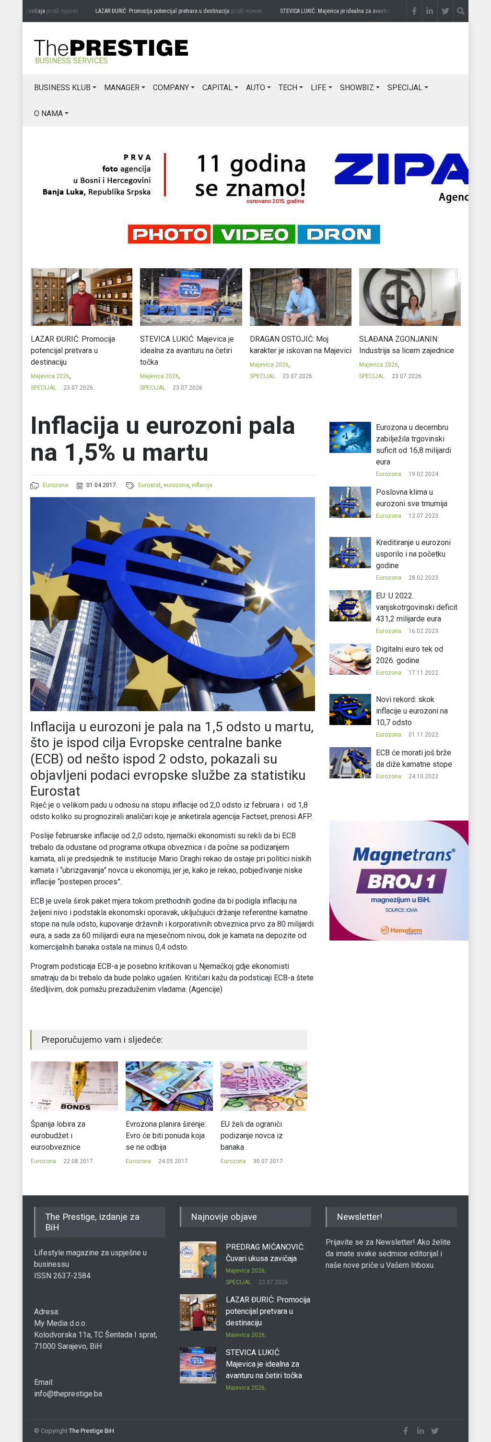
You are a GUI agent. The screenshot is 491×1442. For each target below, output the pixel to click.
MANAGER (122, 87)
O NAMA (48, 113)
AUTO (255, 87)
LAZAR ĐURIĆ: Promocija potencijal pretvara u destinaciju (165, 11)
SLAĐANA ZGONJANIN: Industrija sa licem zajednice (296, 344)
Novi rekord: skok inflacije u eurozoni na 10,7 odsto (412, 711)
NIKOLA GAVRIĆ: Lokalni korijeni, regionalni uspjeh (401, 344)
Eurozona (55, 485)
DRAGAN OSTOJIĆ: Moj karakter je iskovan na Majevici (191, 344)
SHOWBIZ (357, 87)
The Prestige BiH (91, 1430)
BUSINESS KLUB (62, 87)
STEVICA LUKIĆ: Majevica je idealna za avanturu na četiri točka (357, 11)
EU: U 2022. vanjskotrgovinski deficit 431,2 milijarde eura (416, 607)
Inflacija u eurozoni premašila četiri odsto (257, 1130)
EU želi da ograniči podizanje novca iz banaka (157, 1136)
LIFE (318, 87)
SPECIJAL (404, 87)
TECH (288, 87)
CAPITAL (217, 87)
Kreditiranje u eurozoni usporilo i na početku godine (413, 554)
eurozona (176, 485)
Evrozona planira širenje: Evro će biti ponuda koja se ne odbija (71, 1136)
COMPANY (171, 87)
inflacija (202, 485)
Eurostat (149, 485)
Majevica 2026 (49, 376)
